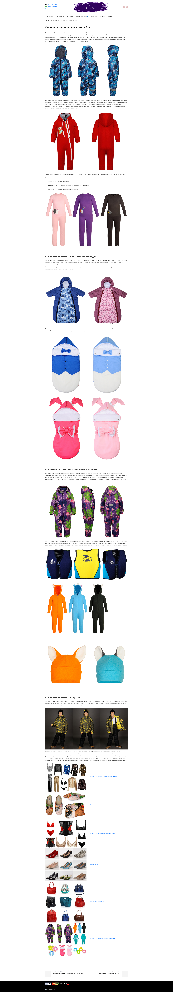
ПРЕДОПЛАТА (94, 16)
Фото (68, 984)
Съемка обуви (94, 864)
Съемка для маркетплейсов (98, 805)
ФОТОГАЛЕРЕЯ (60, 16)
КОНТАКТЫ (103, 16)
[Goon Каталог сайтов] (48, 983)
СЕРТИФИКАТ (70, 16)
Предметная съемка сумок (97, 901)
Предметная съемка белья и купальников (102, 833)
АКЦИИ (110, 16)
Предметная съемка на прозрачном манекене (103, 776)
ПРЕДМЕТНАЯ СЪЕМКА (81, 16)
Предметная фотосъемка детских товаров (102, 938)
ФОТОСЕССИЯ (49, 16)
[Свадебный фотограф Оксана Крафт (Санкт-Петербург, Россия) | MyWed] (48, 987)
